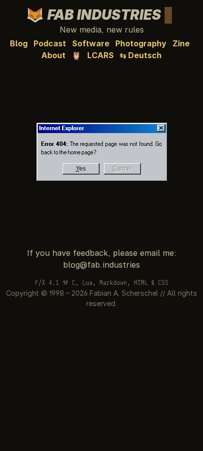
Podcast (50, 43)
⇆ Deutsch (141, 55)
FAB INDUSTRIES (107, 14)
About (53, 55)
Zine (181, 43)
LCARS (100, 55)
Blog (19, 43)
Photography (141, 43)
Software (90, 43)
